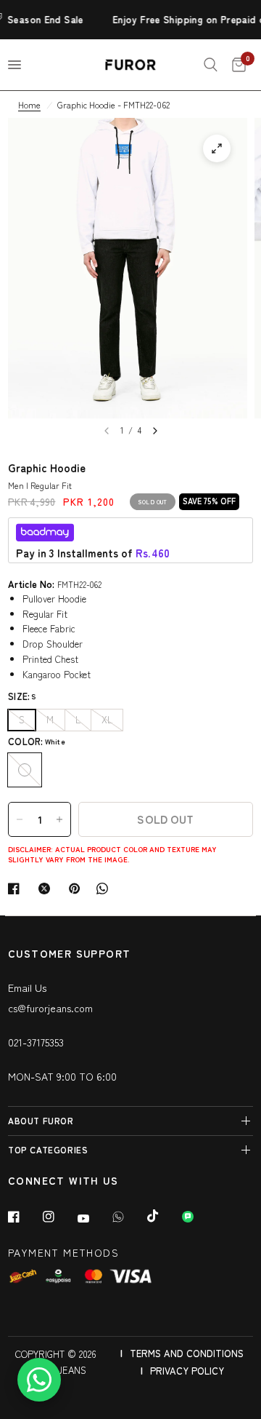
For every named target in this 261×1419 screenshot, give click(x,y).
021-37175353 (36, 1042)
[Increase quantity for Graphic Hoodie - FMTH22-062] (59, 819)
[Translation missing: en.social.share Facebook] (16, 888)
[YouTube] (93, 1218)
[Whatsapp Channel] (198, 1217)
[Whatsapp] (128, 1217)
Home (29, 104)
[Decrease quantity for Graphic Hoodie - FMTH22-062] (19, 819)
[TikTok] (163, 1216)
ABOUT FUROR (41, 1120)
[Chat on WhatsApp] (39, 1380)
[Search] (210, 64)
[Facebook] (24, 1217)
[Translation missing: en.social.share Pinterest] (77, 888)
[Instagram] (59, 1217)
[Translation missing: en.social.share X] (47, 888)
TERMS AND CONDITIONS (187, 1353)
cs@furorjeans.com (50, 1008)
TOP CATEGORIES (48, 1149)
